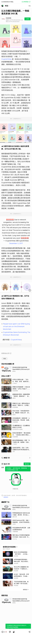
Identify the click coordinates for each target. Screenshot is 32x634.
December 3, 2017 (16, 243)
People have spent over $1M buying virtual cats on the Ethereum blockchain (16, 326)
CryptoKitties (6, 59)
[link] (10, 632)
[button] (4, 632)
